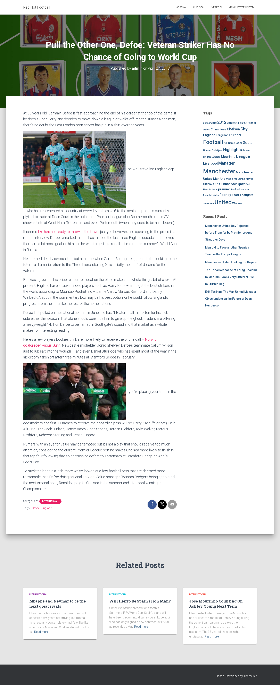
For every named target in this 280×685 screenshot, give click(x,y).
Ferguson (222, 135)
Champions (218, 129)
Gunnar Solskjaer (213, 150)
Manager (226, 163)
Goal (239, 143)
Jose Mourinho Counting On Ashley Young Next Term (216, 604)
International (50, 501)
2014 (236, 123)
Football (213, 142)
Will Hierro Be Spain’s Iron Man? (140, 601)
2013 (230, 123)
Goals (248, 142)
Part (248, 184)
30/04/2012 (210, 123)
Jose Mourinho (224, 157)
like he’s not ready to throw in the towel (68, 231)
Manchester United (241, 7)
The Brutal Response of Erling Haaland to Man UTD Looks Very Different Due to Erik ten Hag (231, 276)
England (47, 508)
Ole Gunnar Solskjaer (229, 184)
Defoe (36, 508)
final (238, 135)
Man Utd (219, 179)
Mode (229, 178)
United (223, 202)
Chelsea (198, 7)
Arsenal (181, 7)
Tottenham (208, 203)
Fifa (231, 135)
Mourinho (239, 178)
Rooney (225, 195)
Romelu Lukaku (211, 195)
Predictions (210, 189)
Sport (235, 195)
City (244, 129)
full (225, 143)
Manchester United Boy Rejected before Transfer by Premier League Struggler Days (228, 232)
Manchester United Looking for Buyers (231, 262)
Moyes (249, 178)
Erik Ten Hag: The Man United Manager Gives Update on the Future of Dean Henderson (230, 298)
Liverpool (216, 7)
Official (208, 184)
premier (224, 189)
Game (231, 143)
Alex (242, 123)
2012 (221, 122)
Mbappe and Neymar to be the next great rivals (57, 604)
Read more (41, 631)
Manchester (219, 171)
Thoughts (246, 195)
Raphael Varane (240, 189)
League (243, 156)
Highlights (232, 149)
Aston (206, 129)
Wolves (237, 203)
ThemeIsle (250, 676)
